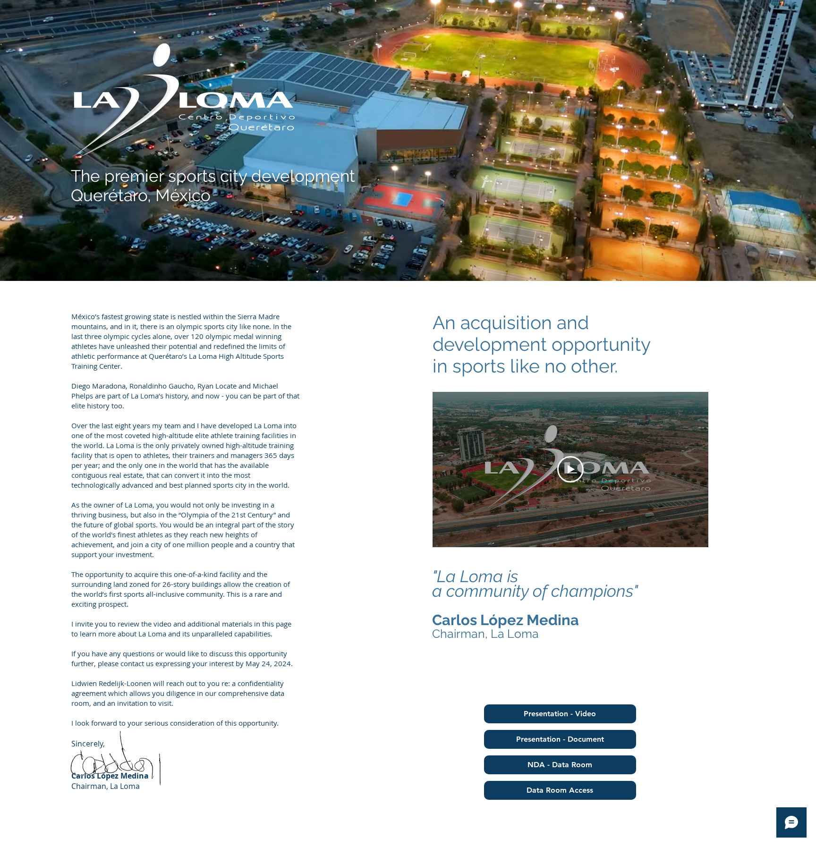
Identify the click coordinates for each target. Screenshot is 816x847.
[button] (560, 713)
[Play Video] (570, 469)
